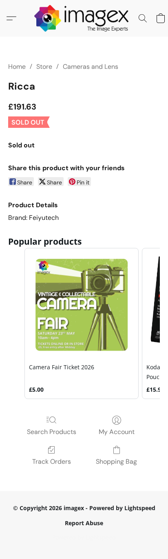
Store (44, 66)
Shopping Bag (116, 461)
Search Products (51, 431)
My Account (117, 431)
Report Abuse (84, 523)
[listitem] (81, 323)
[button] (84, 18)
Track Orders (51, 461)
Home (17, 66)
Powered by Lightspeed (84, 537)
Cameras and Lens (90, 66)
